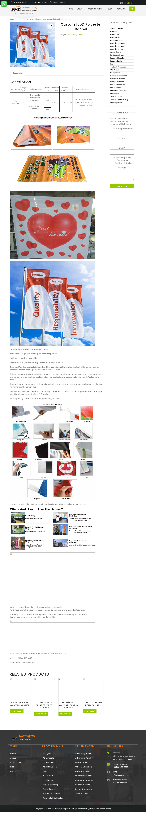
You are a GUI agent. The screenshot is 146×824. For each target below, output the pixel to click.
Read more (16, 711)
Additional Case (116, 40)
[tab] (18, 73)
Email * (122, 148)
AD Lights (113, 31)
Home (70, 9)
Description (18, 73)
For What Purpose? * (121, 157)
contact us (61, 653)
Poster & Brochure (117, 84)
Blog (110, 9)
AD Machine (114, 34)
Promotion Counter (118, 90)
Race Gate (114, 93)
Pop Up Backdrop (117, 82)
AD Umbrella (115, 37)
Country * (121, 138)
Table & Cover (116, 96)
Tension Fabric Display (119, 99)
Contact (120, 9)
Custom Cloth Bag (117, 58)
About (79, 9)
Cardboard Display (117, 55)
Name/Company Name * (122, 128)
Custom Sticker (116, 61)
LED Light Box (115, 73)
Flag (111, 64)
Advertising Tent (117, 49)
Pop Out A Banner (117, 79)
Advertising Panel (117, 46)
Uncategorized (116, 102)
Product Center (95, 9)
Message (122, 167)
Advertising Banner (75, 34)
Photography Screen (118, 76)
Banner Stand (115, 52)
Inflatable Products (118, 67)
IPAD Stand (114, 70)
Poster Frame (115, 87)
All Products (15, 762)
